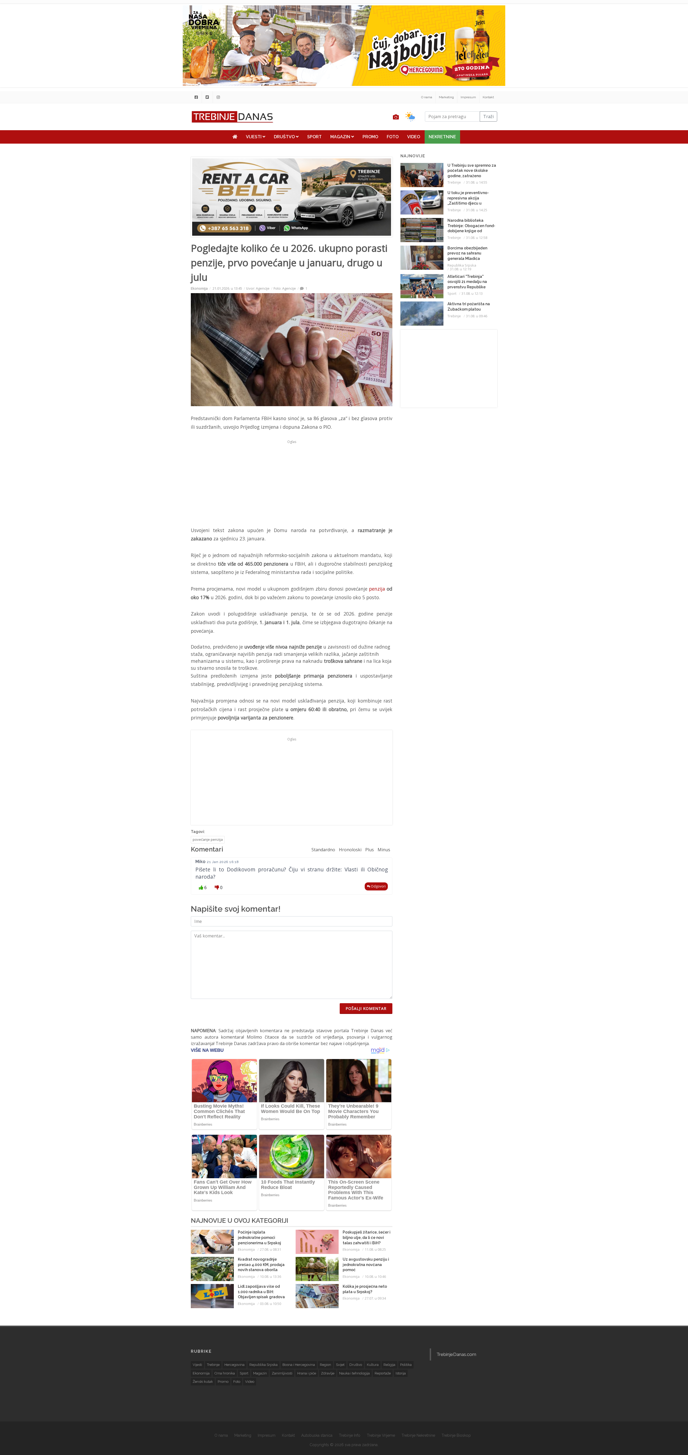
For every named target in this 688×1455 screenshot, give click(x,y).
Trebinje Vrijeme (381, 1435)
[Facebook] (196, 97)
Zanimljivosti (282, 1373)
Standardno (323, 850)
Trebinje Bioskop (456, 1435)
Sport (314, 136)
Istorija (401, 1373)
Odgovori (378, 886)
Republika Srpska (461, 265)
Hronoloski (350, 850)
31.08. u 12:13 (472, 293)
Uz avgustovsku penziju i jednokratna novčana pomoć (366, 1264)
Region (325, 1365)
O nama (426, 97)
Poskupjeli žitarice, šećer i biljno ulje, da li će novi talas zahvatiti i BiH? (366, 1237)
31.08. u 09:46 (476, 316)
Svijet (340, 1365)
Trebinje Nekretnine (418, 1435)
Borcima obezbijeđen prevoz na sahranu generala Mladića (467, 253)
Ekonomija (199, 288)
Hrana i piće (306, 1373)
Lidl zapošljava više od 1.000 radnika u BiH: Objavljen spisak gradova (261, 1291)
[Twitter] (207, 97)
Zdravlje (327, 1373)
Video (413, 136)
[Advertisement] (154, 137)
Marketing (446, 97)
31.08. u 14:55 (476, 182)
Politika (406, 1365)
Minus (384, 850)
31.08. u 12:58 (476, 237)
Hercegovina (234, 1365)
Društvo (285, 136)
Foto (393, 136)
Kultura (373, 1365)
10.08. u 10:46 (375, 1276)
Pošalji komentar (366, 1008)
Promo (370, 136)
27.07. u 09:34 (375, 1298)
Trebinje (454, 182)
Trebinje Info (349, 1435)
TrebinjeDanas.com (456, 1354)
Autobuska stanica (316, 1435)
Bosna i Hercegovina (298, 1365)
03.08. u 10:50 (270, 1303)
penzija (377, 588)
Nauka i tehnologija (354, 1373)
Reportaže (383, 1373)
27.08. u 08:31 (270, 1249)
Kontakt (488, 97)
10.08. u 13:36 (270, 1276)
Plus (369, 850)
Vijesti (254, 136)
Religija (389, 1365)
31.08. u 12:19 (460, 269)
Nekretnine (442, 136)
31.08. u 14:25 (476, 210)
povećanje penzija (208, 839)
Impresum (468, 97)
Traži (488, 116)
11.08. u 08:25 (375, 1249)
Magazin (340, 136)
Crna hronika (224, 1373)
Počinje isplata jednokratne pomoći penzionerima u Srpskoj (259, 1237)
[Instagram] (218, 97)
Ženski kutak (203, 1382)
